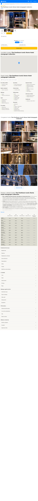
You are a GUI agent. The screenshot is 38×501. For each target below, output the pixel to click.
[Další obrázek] (37, 19)
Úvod (4, 3)
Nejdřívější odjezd (4, 44)
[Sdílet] (5, 33)
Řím (14, 3)
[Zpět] (1, 4)
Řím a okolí (11, 3)
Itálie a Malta (7, 3)
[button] (19, 63)
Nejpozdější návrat (22, 44)
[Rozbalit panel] (36, 250)
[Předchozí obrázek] (1, 19)
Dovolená (17, 42)
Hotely (21, 42)
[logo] (3, 1)
